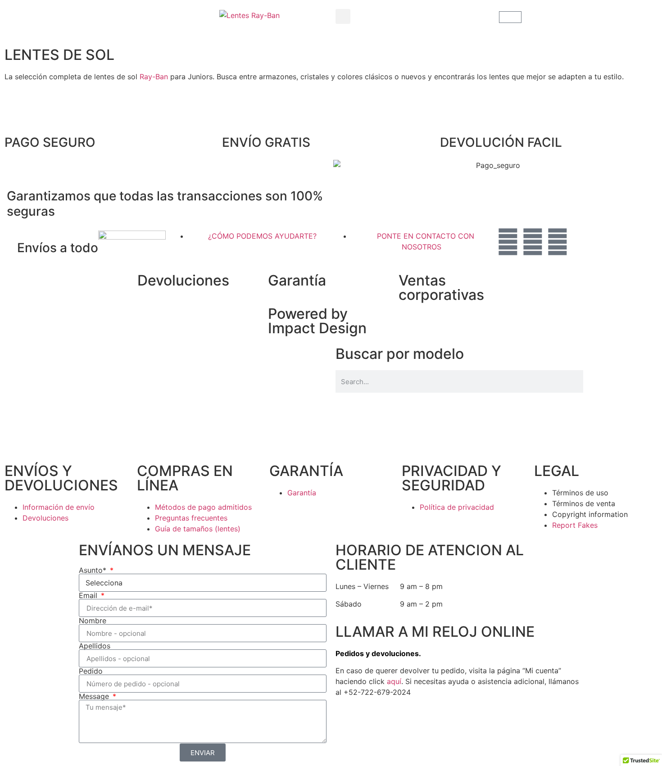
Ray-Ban (154, 76)
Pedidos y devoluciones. (378, 653)
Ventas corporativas (441, 288)
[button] (343, 16)
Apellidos (94, 645)
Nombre (92, 620)
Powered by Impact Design (317, 321)
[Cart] (510, 17)
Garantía (297, 280)
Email (89, 595)
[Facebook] (508, 242)
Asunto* (94, 570)
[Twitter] (532, 242)
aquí (394, 681)
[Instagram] (557, 242)
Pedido (91, 671)
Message (95, 696)
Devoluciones (183, 280)
